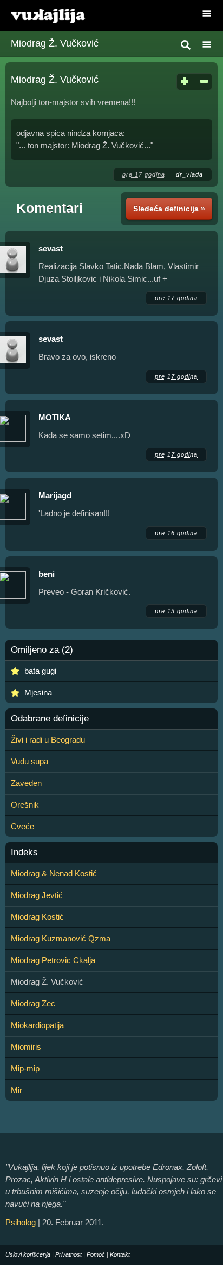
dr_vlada (189, 174)
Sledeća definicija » (169, 208)
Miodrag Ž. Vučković (55, 43)
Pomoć (96, 1254)
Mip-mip (25, 1068)
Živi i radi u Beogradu (48, 739)
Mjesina (38, 692)
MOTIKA (54, 417)
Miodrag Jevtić (37, 895)
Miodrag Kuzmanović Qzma (60, 938)
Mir (16, 1090)
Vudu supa (29, 761)
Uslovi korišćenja (27, 1254)
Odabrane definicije (50, 719)
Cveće (22, 826)
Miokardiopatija (37, 1025)
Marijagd (54, 495)
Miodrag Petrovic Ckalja (53, 960)
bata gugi (40, 670)
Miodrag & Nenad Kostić (54, 873)
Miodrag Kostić (37, 916)
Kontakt (120, 1254)
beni (46, 573)
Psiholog (20, 1222)
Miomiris (26, 1046)
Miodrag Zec (33, 1003)
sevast (50, 248)
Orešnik (25, 804)
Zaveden (26, 783)
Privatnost (68, 1254)
